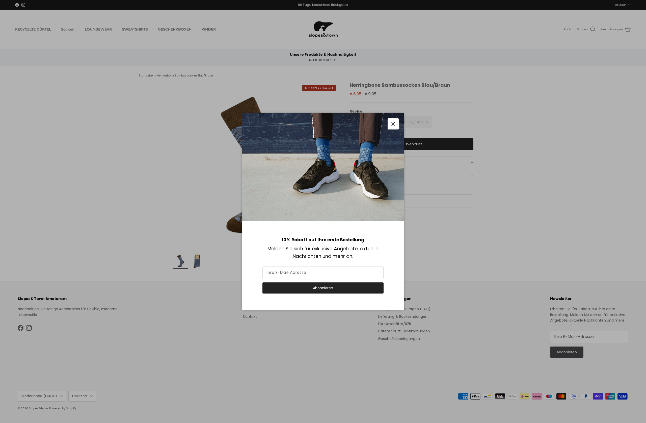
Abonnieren (323, 287)
